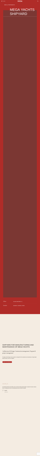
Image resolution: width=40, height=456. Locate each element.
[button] (3, 1)
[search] (37, 1)
